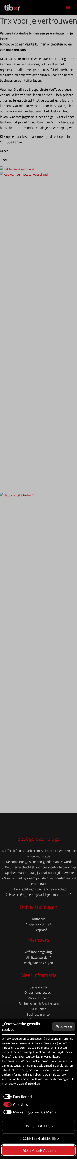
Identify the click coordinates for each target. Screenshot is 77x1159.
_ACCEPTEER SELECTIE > (38, 1138)
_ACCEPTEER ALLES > (38, 1150)
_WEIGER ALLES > (38, 1125)
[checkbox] (17, 1097)
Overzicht (66, 1027)
